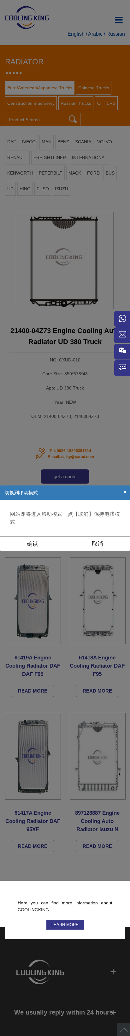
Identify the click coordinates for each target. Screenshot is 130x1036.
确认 (32, 544)
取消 (97, 544)
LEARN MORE (65, 924)
